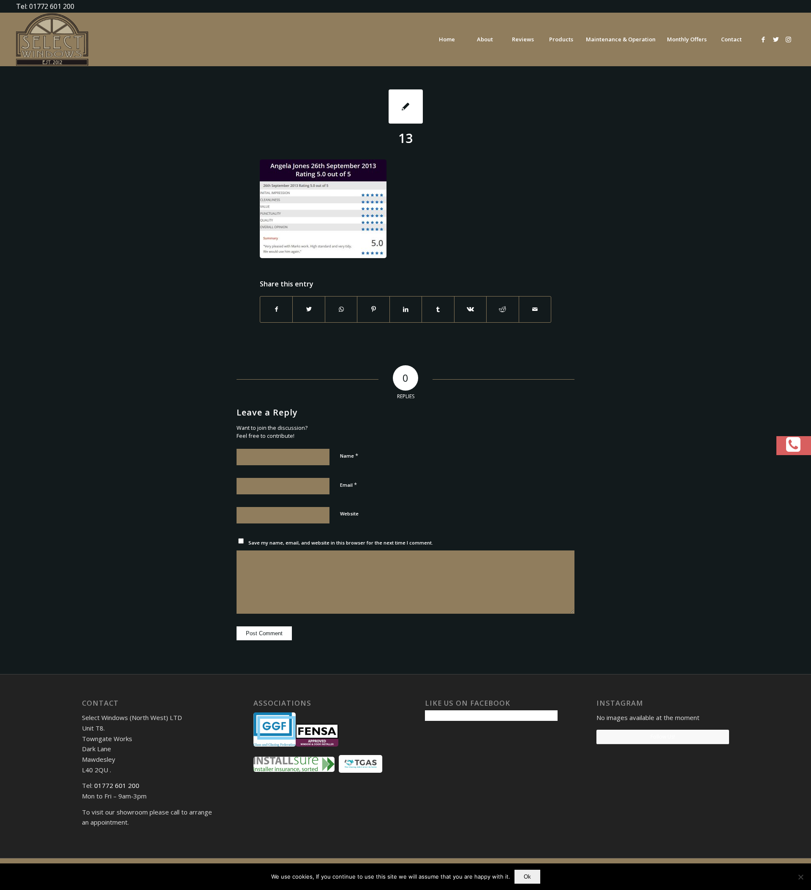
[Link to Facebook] (763, 39)
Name (349, 455)
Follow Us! (662, 736)
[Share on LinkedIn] (406, 309)
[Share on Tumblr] (438, 309)
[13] (406, 106)
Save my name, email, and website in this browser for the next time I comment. (340, 542)
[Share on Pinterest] (373, 309)
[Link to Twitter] (776, 39)
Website (349, 513)
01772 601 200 (116, 785)
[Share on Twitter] (308, 309)
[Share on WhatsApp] (341, 309)
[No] (800, 877)
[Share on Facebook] (276, 309)
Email (348, 484)
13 (405, 138)
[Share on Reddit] (502, 309)
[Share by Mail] (535, 309)
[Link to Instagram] (788, 39)
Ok (527, 877)
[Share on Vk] (470, 309)
